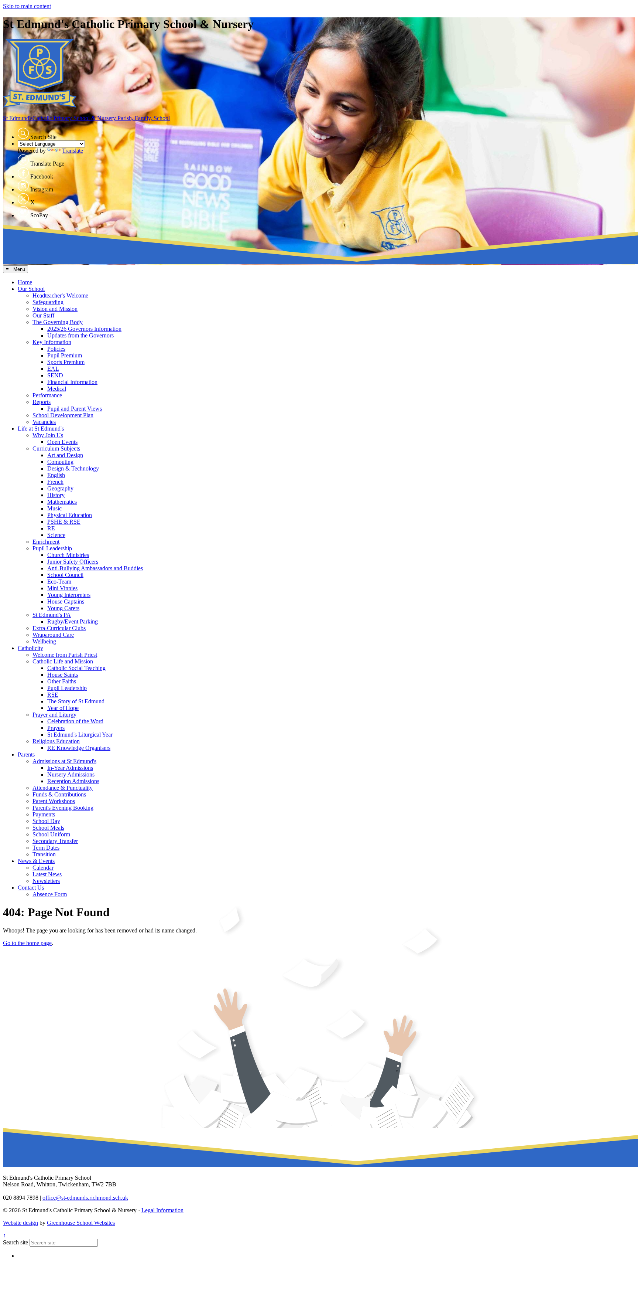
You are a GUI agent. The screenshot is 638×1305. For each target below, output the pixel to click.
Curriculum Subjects (56, 448)
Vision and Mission (55, 309)
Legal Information (162, 1210)
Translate (72, 150)
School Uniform (51, 834)
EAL (53, 369)
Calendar (43, 867)
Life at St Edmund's (41, 428)
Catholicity (30, 648)
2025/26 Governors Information (84, 329)
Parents (26, 754)
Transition (44, 854)
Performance (47, 395)
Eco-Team (59, 581)
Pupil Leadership (52, 548)
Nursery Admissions (71, 774)
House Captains (65, 601)
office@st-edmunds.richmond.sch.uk (85, 1197)
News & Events (36, 861)
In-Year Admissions (70, 768)
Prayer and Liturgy (54, 714)
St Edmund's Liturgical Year (80, 734)
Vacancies (44, 422)
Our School (31, 289)
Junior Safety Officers (72, 561)
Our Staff (43, 315)
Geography (60, 488)
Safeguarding (48, 302)
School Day (46, 821)
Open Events (62, 442)
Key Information (51, 342)
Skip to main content (27, 6)
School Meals (48, 828)
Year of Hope (63, 708)
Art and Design (65, 455)
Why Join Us (47, 435)
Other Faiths (61, 681)
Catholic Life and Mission (62, 661)
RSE (52, 694)
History (56, 495)
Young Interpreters (68, 595)
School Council (65, 575)
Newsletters (46, 881)
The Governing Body (57, 322)
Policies (56, 349)
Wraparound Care (53, 635)
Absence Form (49, 894)
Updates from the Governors (80, 335)
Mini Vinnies (62, 588)
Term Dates (45, 847)
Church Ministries (68, 555)
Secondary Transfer (55, 841)
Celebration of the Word (75, 721)
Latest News (47, 874)
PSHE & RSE (63, 522)
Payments (43, 814)
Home (25, 282)
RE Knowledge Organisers (78, 748)
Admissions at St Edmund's (64, 761)
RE (51, 528)
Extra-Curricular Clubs (59, 628)
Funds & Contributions (59, 794)
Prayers (56, 728)
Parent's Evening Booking (62, 808)
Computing (60, 462)
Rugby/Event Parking (72, 621)
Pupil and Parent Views (74, 408)
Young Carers (63, 608)
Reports (41, 402)
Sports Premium (66, 362)
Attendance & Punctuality (62, 788)
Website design (20, 1223)
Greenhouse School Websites (81, 1223)
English (56, 475)
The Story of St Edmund (75, 701)
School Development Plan (62, 415)
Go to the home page (27, 943)
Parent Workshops (53, 801)
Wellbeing (44, 641)
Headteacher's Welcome (60, 295)
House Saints (62, 675)
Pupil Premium (64, 355)
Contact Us (31, 887)
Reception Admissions (73, 781)
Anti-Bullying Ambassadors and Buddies (95, 568)
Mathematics (62, 502)
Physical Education (69, 515)
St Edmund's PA (51, 615)
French (55, 482)
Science (56, 535)
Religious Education (56, 741)
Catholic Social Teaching (76, 668)
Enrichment (45, 541)
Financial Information (72, 382)
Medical (56, 388)
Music (54, 508)
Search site (15, 1242)
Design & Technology (73, 468)
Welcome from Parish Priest (64, 655)
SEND (55, 375)
